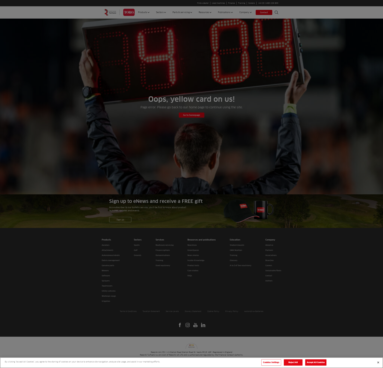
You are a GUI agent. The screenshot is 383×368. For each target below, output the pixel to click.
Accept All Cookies (316, 362)
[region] (191, 362)
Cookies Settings (271, 362)
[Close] (378, 362)
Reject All (293, 362)
